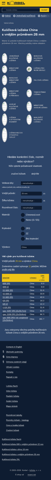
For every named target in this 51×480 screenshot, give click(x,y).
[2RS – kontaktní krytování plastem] (23, 228)
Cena (42, 275)
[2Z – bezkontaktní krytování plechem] (23, 234)
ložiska (32, 470)
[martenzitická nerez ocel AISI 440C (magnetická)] (23, 220)
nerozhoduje (28, 183)
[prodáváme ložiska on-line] (16, 3)
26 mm (24, 193)
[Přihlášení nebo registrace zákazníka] (42, 3)
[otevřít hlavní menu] (3, 3)
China (24, 247)
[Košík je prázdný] (47, 3)
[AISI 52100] (23, 215)
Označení (6, 278)
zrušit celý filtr (8, 269)
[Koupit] (47, 283)
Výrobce (33, 278)
